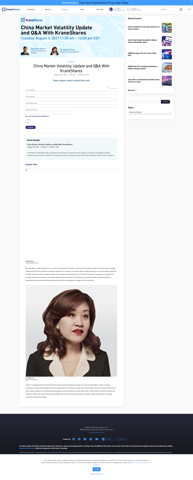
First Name (30, 90)
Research (65, 9)
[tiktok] (90, 439)
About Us (48, 9)
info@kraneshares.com (96, 432)
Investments (31, 9)
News (82, 9)
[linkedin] (73, 439)
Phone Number (31, 110)
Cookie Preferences (96, 474)
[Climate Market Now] (133, 9)
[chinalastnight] (108, 439)
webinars (71, 62)
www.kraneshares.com (27, 448)
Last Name (30, 97)
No (28, 123)
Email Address (31, 103)
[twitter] (85, 439)
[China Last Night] (116, 9)
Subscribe (99, 9)
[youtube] (97, 439)
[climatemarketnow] (122, 439)
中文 (189, 9)
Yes (28, 120)
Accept (96, 469)
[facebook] (79, 439)
